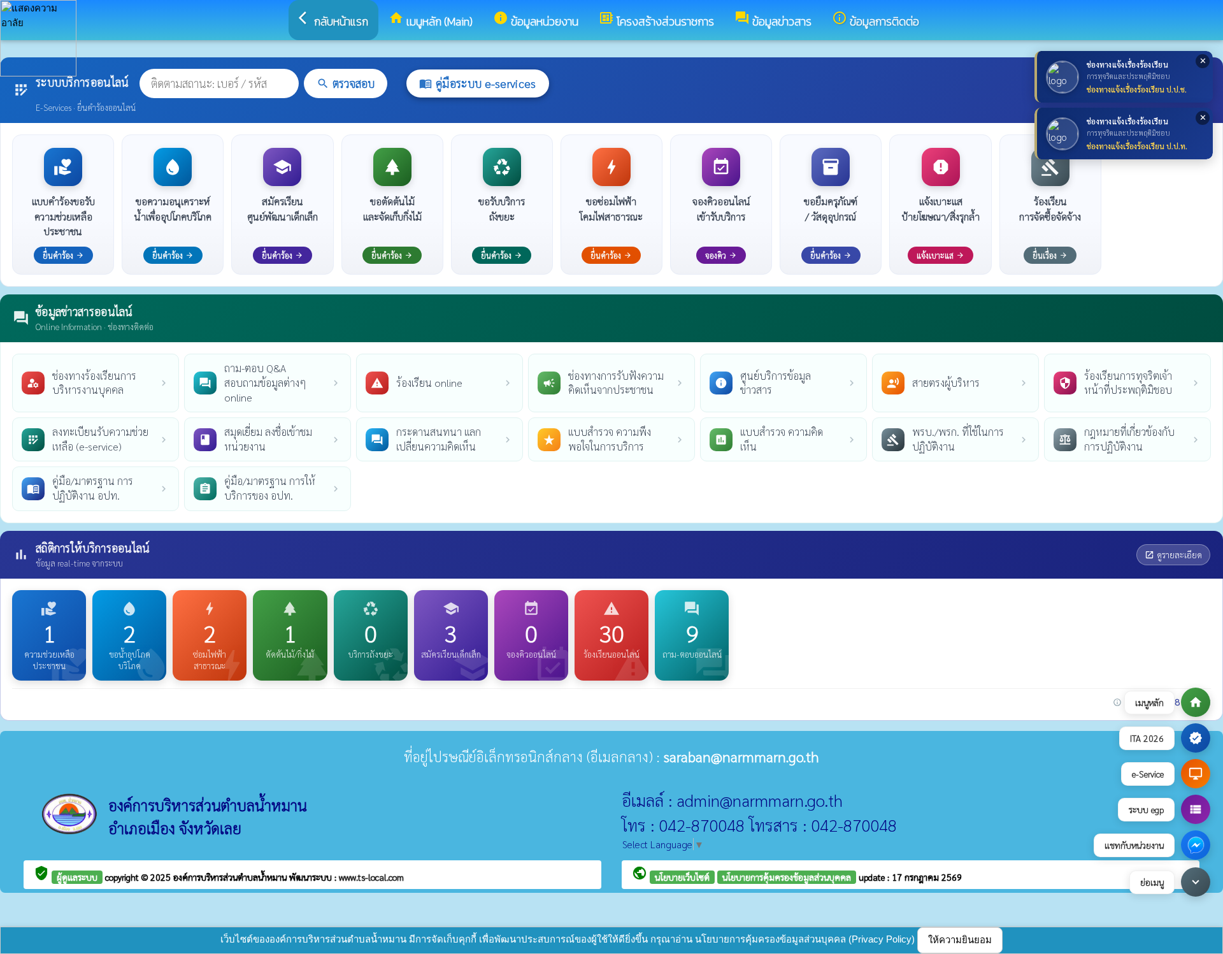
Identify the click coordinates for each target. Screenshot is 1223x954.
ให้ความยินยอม (960, 939)
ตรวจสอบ (346, 83)
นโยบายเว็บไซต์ (682, 877)
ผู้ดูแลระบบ (77, 877)
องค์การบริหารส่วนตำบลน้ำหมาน (231, 877)
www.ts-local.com (371, 877)
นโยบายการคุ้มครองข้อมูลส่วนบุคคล (786, 877)
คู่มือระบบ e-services (477, 83)
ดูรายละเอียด (1173, 554)
